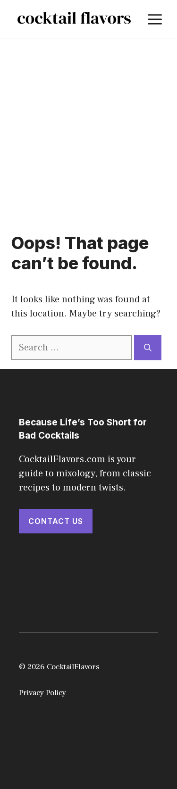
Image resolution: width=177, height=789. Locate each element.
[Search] (147, 347)
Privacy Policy (42, 693)
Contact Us (55, 521)
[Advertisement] (88, 132)
